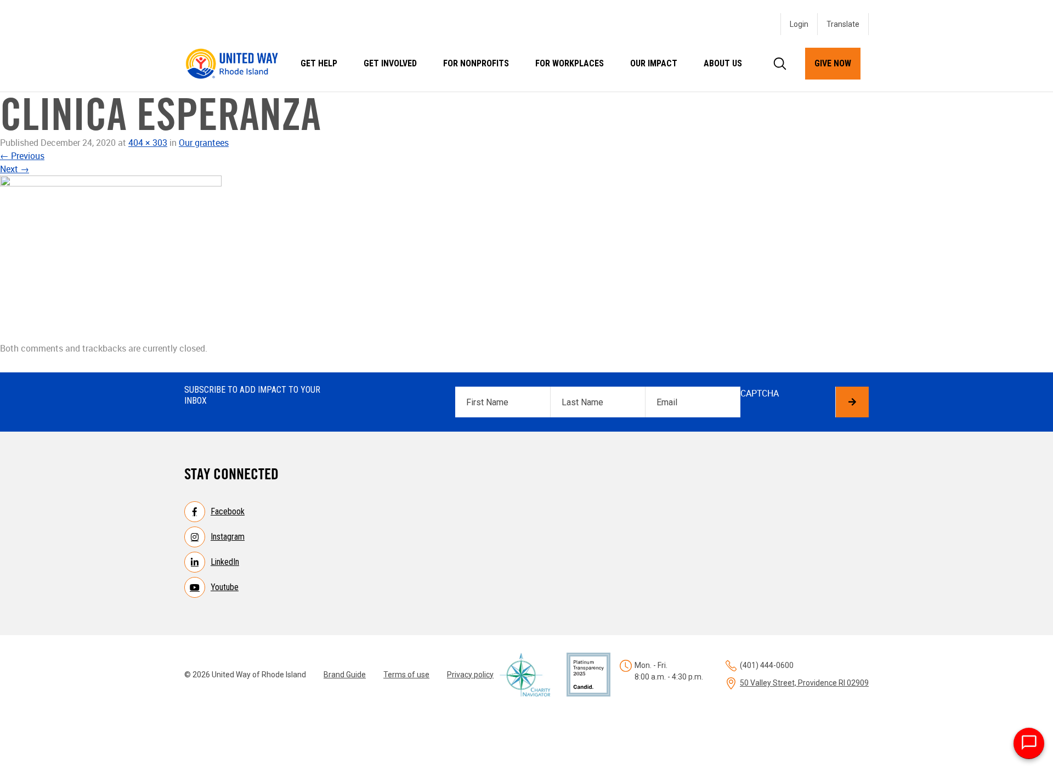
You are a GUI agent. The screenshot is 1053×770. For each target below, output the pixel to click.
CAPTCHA (759, 393)
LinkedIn (225, 562)
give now (832, 63)
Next (14, 169)
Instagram (228, 536)
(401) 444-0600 (767, 665)
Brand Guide (345, 674)
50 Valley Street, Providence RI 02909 (804, 682)
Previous (22, 156)
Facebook (228, 511)
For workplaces (569, 63)
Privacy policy (470, 674)
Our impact (653, 63)
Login (799, 24)
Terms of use (406, 674)
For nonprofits (476, 63)
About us (723, 63)
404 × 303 (147, 143)
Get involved (390, 63)
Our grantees (204, 143)
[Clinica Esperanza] (526, 258)
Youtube (225, 587)
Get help (319, 63)
